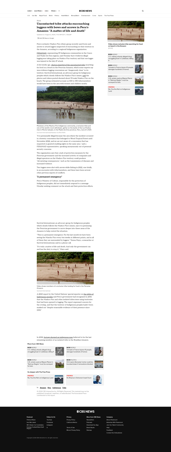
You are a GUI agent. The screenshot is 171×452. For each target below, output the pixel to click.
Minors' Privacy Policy (73, 430)
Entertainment (85, 15)
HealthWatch (65, 15)
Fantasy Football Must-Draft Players (35, 427)
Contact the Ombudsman (114, 433)
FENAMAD (41, 53)
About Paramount (112, 420)
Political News (31, 420)
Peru (49, 388)
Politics (57, 15)
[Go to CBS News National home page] (85, 11)
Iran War (34, 15)
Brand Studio (91, 427)
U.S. (28, 15)
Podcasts (89, 422)
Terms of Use (71, 427)
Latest (29, 11)
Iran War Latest (31, 422)
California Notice (72, 422)
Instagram (50, 425)
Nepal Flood (43, 15)
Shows (53, 11)
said (84, 75)
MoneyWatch (75, 15)
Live (46, 11)
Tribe (64, 388)
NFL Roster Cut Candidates (35, 425)
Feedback (110, 430)
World (50, 15)
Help (108, 427)
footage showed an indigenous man (58, 337)
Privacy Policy (71, 420)
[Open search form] (143, 11)
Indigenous (56, 388)
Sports (100, 15)
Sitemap (89, 430)
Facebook (50, 422)
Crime (94, 15)
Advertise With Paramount (115, 422)
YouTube (49, 420)
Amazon (43, 388)
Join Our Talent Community (115, 425)
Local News (38, 11)
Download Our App (93, 425)
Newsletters (90, 420)
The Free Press (109, 15)
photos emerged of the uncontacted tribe (68, 65)
